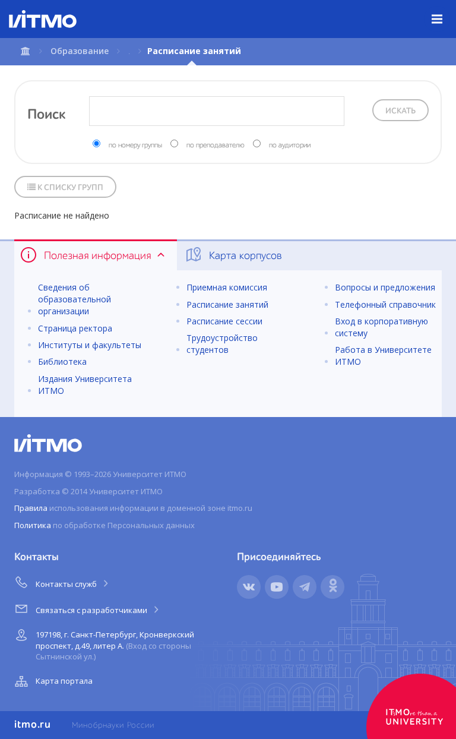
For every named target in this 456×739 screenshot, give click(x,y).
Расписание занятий (227, 304)
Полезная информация (97, 256)
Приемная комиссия (226, 287)
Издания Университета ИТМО (85, 384)
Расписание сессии (224, 321)
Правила (31, 508)
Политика (32, 525)
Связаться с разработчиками (92, 610)
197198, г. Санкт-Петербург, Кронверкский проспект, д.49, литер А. (115, 645)
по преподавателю (215, 145)
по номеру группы (135, 145)
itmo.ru (32, 724)
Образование (79, 50)
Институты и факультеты (89, 344)
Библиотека (62, 361)
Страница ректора (75, 328)
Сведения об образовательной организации (74, 299)
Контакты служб (67, 584)
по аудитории (290, 145)
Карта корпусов (244, 256)
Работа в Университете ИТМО (383, 355)
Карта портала (64, 680)
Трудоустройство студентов (222, 343)
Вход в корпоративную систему (381, 327)
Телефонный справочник (385, 304)
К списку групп (69, 188)
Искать (400, 111)
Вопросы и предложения (385, 287)
